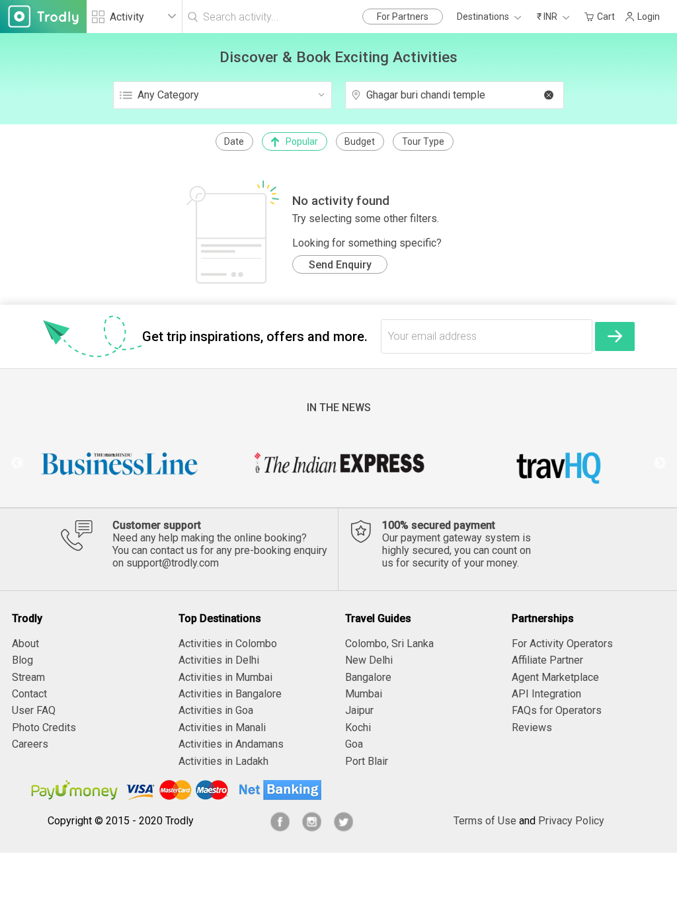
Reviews (532, 727)
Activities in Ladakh (223, 761)
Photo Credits (44, 727)
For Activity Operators (562, 643)
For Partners (402, 16)
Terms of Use (485, 820)
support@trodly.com (172, 563)
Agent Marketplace (555, 677)
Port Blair (366, 761)
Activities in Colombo (228, 643)
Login (648, 16)
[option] (120, 463)
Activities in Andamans (231, 744)
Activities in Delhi (219, 660)
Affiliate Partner (547, 660)
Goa (354, 744)
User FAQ (34, 710)
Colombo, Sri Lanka (389, 643)
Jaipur (359, 710)
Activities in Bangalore (230, 693)
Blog (22, 660)
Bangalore (368, 677)
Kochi (358, 727)
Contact (29, 693)
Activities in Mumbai (225, 677)
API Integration (546, 693)
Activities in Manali (222, 727)
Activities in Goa (216, 710)
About (25, 643)
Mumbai (363, 693)
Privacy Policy (571, 820)
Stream (28, 677)
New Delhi (369, 660)
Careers (30, 744)
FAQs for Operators (557, 710)
